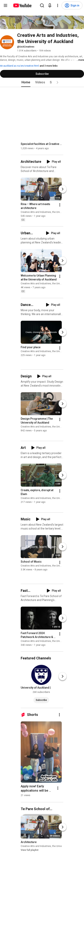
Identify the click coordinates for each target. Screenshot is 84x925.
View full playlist (29, 850)
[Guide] (5, 5)
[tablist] (42, 82)
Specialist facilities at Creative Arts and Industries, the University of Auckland (42, 143)
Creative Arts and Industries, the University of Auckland (50, 212)
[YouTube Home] (22, 5)
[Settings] (57, 5)
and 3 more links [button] (49, 65)
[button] (57, 82)
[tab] (25, 82)
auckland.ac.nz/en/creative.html (21, 65)
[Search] (42, 5)
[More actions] (60, 205)
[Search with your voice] (50, 5)
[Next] (62, 189)
